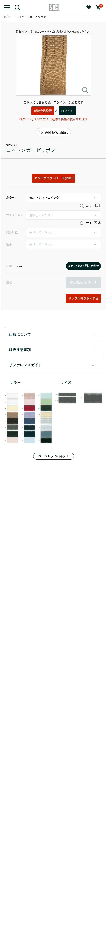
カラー (10, 197)
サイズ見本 (93, 223)
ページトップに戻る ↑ (53, 456)
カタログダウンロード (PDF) (53, 178)
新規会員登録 (43, 111)
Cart (100, 5)
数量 (9, 244)
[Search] (19, 7)
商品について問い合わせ (83, 266)
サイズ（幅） (14, 215)
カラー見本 (93, 205)
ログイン (67, 111)
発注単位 (12, 232)
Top (7, 17)
